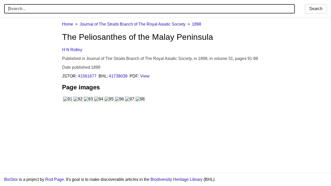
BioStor (11, 179)
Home (67, 24)
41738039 (118, 76)
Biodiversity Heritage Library (176, 179)
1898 (196, 24)
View (144, 76)
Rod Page (54, 179)
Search (315, 8)
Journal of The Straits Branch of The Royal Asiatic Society (132, 24)
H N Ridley (72, 50)
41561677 (87, 76)
